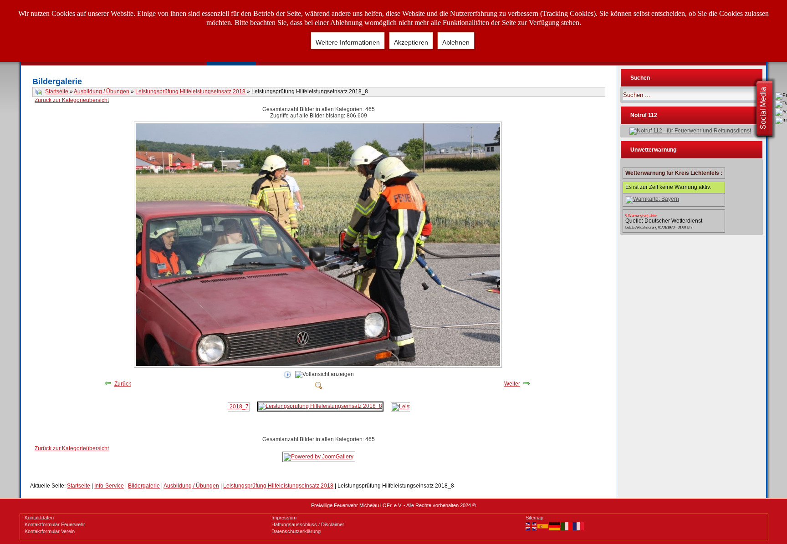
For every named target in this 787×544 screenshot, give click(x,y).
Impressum (283, 517)
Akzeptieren (411, 42)
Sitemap (534, 517)
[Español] (543, 526)
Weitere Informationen (348, 42)
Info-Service (109, 486)
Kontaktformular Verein (50, 531)
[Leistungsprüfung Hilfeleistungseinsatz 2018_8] (319, 366)
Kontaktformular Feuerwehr (55, 524)
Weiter (512, 384)
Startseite (56, 91)
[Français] (579, 526)
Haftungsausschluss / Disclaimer (307, 524)
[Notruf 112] (692, 131)
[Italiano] (567, 526)
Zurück (122, 384)
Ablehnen (456, 42)
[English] (531, 526)
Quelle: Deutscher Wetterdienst (663, 221)
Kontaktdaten (39, 517)
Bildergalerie (144, 486)
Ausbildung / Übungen (101, 91)
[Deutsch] (555, 526)
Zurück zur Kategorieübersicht (72, 100)
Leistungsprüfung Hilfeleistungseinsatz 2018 (190, 91)
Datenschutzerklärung (296, 531)
